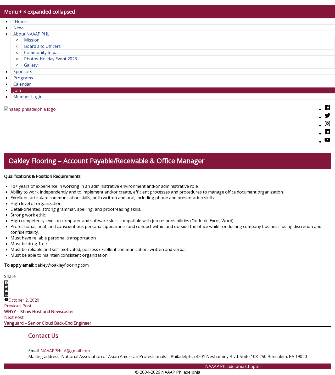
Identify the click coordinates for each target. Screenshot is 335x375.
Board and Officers (42, 46)
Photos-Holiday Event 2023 (50, 59)
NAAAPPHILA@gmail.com (65, 351)
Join (17, 90)
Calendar (22, 84)
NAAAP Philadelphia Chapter (233, 366)
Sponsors (22, 71)
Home (21, 21)
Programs (23, 78)
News (18, 28)
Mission (32, 40)
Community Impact (42, 52)
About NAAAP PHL (31, 34)
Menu (39, 11)
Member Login (27, 96)
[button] (167, 2)
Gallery (31, 65)
